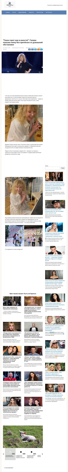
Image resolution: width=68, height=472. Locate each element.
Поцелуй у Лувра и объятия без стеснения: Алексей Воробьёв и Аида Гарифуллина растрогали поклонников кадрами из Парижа (33, 410)
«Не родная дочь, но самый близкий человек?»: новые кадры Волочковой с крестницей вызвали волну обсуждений (32, 310)
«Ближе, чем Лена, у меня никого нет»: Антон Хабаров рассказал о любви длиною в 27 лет (33, 359)
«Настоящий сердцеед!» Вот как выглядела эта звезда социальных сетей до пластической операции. (54, 395)
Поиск (46, 166)
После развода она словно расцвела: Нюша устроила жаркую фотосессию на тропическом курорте (11, 410)
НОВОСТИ (31, 12)
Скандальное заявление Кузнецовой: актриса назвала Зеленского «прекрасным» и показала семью (54, 234)
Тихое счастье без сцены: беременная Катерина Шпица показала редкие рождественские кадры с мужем (55, 282)
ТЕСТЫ (14, 12)
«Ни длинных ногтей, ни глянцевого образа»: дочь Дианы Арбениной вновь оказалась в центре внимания (33, 335)
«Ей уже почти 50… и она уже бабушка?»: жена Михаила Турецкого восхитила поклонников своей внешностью (12, 359)
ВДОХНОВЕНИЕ (22, 12)
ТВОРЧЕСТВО (39, 12)
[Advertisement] (34, 26)
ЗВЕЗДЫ (5, 49)
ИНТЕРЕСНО (49, 12)
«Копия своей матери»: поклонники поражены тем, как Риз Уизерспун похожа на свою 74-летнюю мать (54, 351)
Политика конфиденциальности (55, 5)
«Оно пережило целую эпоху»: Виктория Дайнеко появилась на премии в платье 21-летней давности (33, 384)
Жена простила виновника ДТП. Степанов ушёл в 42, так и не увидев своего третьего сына (54, 211)
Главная (8, 12)
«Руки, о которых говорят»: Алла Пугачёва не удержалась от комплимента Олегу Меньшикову (53, 374)
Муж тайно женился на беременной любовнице (10, 308)
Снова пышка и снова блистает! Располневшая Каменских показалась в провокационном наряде (54, 305)
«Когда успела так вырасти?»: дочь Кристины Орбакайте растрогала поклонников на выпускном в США (12, 335)
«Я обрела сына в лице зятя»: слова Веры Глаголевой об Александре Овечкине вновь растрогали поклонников (12, 384)
